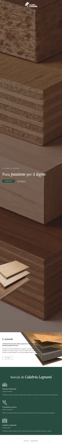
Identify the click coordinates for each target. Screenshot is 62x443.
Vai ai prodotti (21, 181)
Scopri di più (8, 181)
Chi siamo (7, 357)
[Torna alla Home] (31, 4)
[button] (3, 4)
